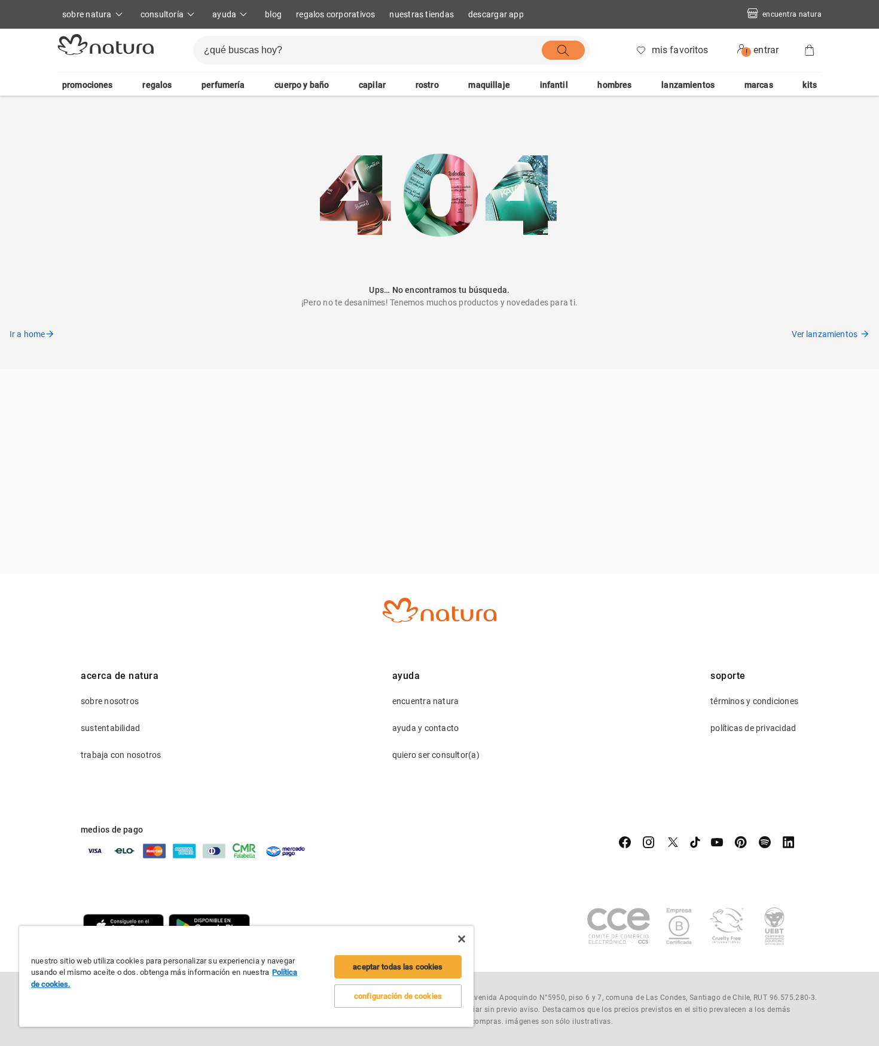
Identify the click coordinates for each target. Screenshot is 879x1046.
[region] (246, 976)
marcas (758, 85)
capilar (372, 85)
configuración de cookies (398, 996)
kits (809, 85)
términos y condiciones (754, 701)
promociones (87, 85)
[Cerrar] (461, 939)
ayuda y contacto (425, 728)
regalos (157, 85)
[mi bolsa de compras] (810, 50)
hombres (614, 85)
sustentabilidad (110, 728)
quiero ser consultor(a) (436, 755)
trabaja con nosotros (121, 755)
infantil (554, 85)
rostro (427, 85)
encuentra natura (792, 14)
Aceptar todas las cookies (397, 966)
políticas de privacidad (753, 728)
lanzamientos (688, 85)
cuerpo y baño (301, 85)
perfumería (223, 85)
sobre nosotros (110, 701)
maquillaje (489, 85)
